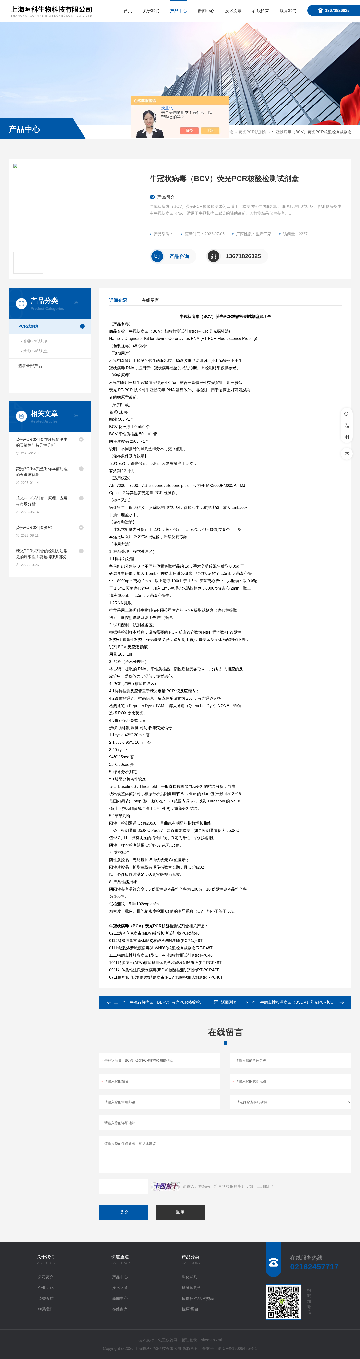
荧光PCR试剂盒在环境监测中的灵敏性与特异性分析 (42, 442)
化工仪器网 (168, 1340)
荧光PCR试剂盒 (253, 132)
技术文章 (233, 11)
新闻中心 (206, 11)
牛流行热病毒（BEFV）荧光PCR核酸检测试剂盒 (173, 1002)
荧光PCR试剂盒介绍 (34, 527)
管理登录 (189, 1340)
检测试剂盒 (191, 1288)
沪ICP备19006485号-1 (237, 1349)
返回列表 (229, 1002)
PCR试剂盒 (28, 326)
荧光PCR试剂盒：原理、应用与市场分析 (42, 501)
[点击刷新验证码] (165, 1186)
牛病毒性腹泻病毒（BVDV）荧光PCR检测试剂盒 (303, 1002)
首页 (128, 11)
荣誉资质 (46, 1298)
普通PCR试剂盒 (35, 341)
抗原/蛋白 (190, 1309)
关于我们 (151, 11)
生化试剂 (189, 1277)
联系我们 (288, 11)
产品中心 (178, 11)
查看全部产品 (30, 366)
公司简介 (46, 1277)
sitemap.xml (211, 1340)
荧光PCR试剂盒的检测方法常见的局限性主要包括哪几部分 (42, 554)
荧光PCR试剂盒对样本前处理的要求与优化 (42, 472)
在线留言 (260, 11)
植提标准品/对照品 (198, 1298)
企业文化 (46, 1288)
